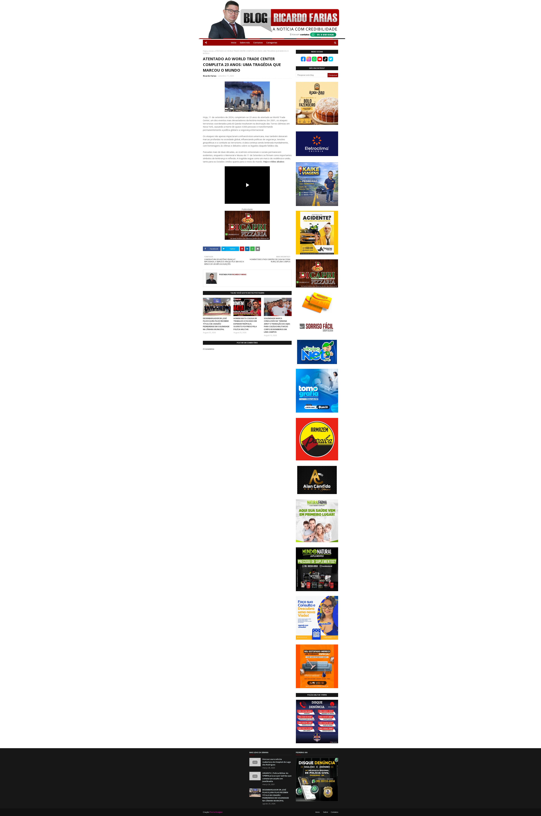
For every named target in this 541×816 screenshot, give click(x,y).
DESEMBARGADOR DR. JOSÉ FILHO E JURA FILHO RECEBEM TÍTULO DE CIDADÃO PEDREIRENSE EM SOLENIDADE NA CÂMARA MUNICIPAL (216, 324)
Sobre (325, 812)
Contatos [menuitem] (258, 42)
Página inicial (208, 51)
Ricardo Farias (209, 76)
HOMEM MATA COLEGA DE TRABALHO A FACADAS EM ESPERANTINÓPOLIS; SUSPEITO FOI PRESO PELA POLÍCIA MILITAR (245, 324)
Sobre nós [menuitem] (245, 42)
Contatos (334, 812)
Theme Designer (216, 812)
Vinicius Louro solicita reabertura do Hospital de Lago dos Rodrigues (276, 762)
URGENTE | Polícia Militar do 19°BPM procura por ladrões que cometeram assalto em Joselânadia (276, 777)
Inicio (317, 812)
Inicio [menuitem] (233, 42)
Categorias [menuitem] (271, 42)
